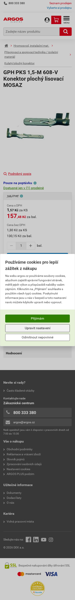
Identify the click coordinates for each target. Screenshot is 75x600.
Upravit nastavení (37, 328)
